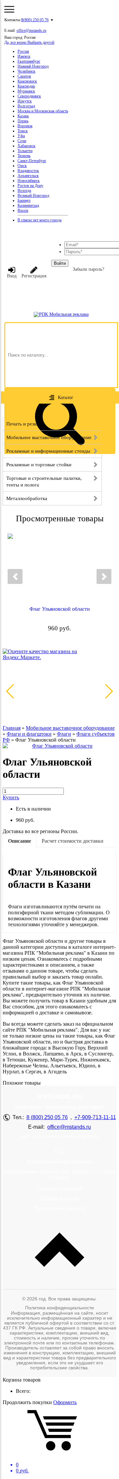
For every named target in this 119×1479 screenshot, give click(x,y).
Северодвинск (29, 96)
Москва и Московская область (43, 111)
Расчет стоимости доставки (72, 841)
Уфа (21, 136)
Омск (22, 165)
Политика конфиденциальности (59, 1307)
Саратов (24, 76)
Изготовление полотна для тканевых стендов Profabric (59, 1174)
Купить (11, 797)
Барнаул (24, 200)
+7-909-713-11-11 (95, 1117)
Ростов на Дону (30, 185)
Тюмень (24, 155)
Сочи (22, 141)
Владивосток (28, 170)
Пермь (23, 121)
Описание (19, 841)
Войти (60, 263)
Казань (23, 116)
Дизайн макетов (59, 1198)
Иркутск (25, 101)
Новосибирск (29, 180)
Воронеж (25, 126)
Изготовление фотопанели (60, 1162)
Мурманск (26, 91)
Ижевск (24, 56)
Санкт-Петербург (32, 160)
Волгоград (26, 106)
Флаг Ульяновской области (59, 609)
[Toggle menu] (9, 9)
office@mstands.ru (31, 30)
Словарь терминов (59, 1188)
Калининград (28, 205)
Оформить (65, 1402)
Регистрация (33, 275)
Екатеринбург (29, 61)
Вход (12, 275)
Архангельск (28, 175)
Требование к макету (59, 1208)
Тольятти (25, 150)
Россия (23, 51)
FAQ (59, 1152)
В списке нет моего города (39, 220)
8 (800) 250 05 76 (47, 1117)
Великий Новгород (33, 195)
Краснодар (26, 86)
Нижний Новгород (33, 66)
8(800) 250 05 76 (35, 20)
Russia (23, 210)
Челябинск (26, 71)
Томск (23, 131)
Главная (11, 728)
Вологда (24, 190)
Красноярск (27, 81)
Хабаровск (26, 145)
